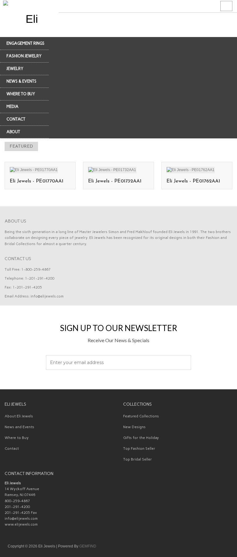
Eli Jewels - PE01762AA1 (193, 181)
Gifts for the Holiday (141, 438)
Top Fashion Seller (139, 448)
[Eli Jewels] (29, 18)
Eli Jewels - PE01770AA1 (36, 181)
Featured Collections (141, 416)
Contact (12, 448)
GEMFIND (87, 546)
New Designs (134, 427)
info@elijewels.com (47, 296)
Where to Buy (17, 438)
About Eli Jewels (19, 416)
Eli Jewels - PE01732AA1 (114, 181)
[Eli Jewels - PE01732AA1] (112, 169)
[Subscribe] (183, 362)
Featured (21, 146)
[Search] (226, 6)
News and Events (19, 427)
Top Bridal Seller (137, 459)
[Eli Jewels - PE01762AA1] (190, 169)
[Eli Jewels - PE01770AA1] (34, 169)
